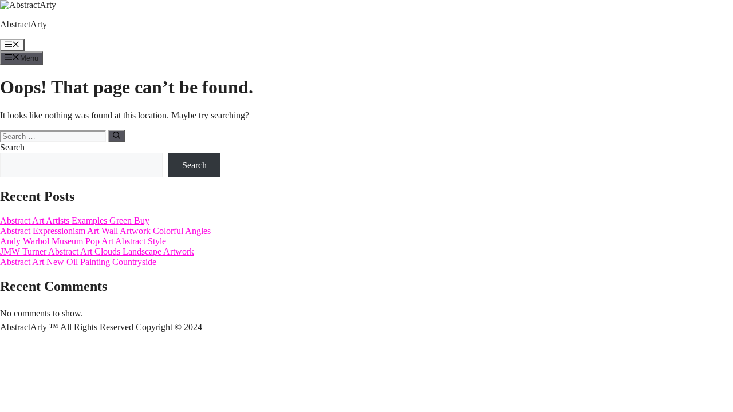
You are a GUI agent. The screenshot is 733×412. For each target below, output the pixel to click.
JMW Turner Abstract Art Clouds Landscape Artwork (97, 251)
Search (12, 147)
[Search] (116, 136)
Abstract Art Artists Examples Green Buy (74, 220)
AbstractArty (23, 24)
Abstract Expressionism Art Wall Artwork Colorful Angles (105, 231)
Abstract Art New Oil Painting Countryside (78, 262)
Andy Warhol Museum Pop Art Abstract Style (83, 241)
